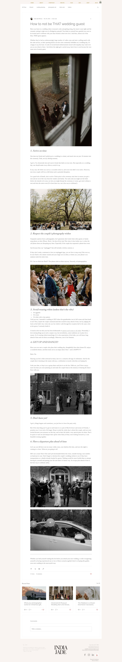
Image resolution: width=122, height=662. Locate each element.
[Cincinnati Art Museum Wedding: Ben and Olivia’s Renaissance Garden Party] (61, 593)
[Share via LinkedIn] (39, 569)
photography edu (52, 7)
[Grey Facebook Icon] (84, 654)
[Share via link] (43, 569)
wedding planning (41, 7)
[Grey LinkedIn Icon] (92, 654)
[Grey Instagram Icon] (88, 654)
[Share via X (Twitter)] (35, 569)
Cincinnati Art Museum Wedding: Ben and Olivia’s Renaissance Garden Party (60, 604)
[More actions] (91, 19)
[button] (100, 2)
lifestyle (31, 7)
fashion (69, 7)
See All (98, 583)
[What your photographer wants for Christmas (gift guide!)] (34, 593)
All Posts (24, 7)
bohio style (62, 7)
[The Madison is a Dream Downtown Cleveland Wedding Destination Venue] (88, 593)
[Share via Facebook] (31, 569)
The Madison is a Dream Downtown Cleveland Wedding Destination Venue (88, 604)
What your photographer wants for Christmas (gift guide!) (32, 604)
